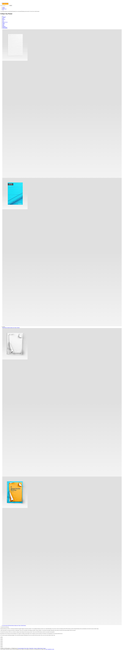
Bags (3, 18)
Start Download (36, 11)
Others (3, 25)
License (3, 7)
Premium (18, 327)
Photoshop (23, 11)
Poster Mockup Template (6, 327)
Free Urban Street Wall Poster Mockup (8, 625)
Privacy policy (52, 649)
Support (44, 648)
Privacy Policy (26, 648)
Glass (3, 24)
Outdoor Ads (12, 327)
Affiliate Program (40, 648)
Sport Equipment (4, 28)
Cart (3, 9)
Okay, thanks (48, 649)
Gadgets (3, 23)
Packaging (3, 26)
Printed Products (4, 27)
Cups (3, 21)
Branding (3, 19)
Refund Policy (31, 648)
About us (35, 648)
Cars (3, 20)
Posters (15, 327)
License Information (21, 648)
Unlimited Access (5, 3)
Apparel (3, 17)
